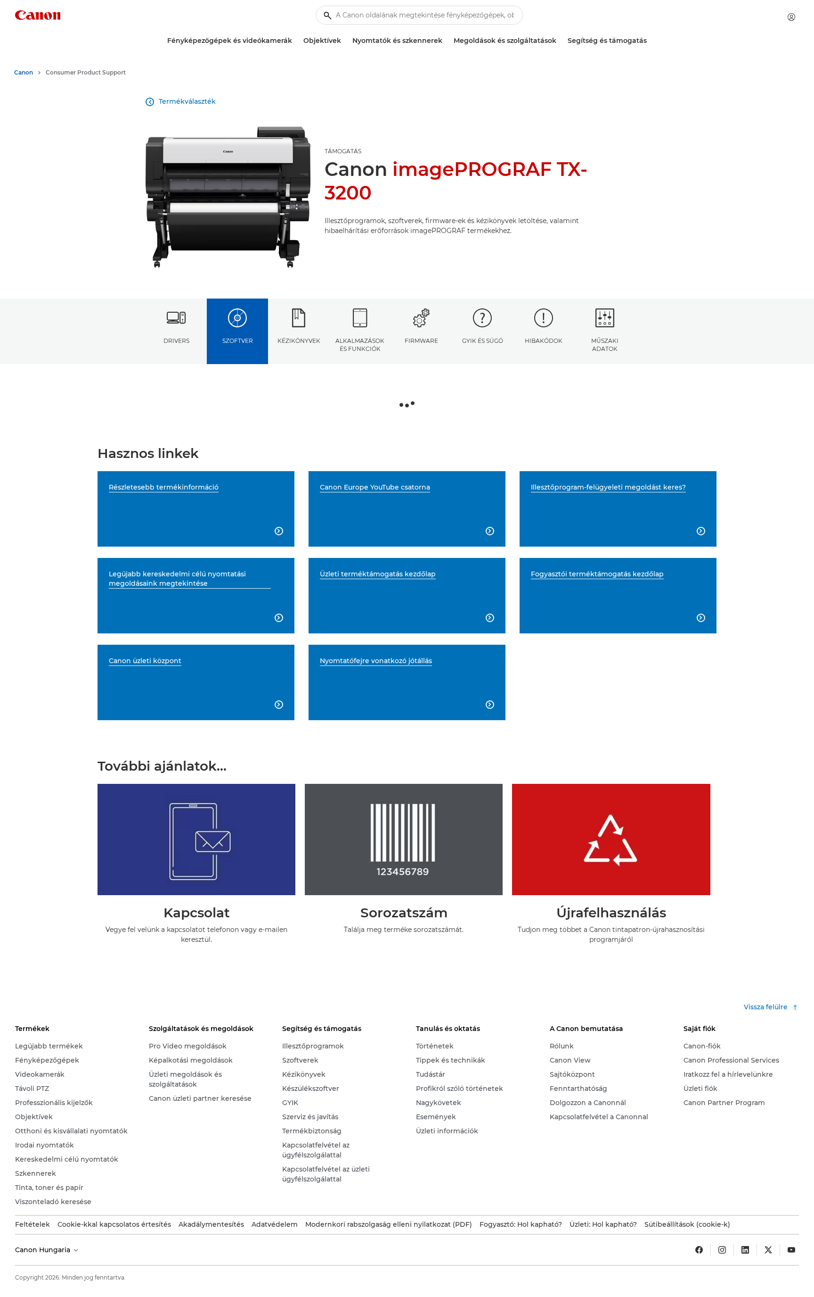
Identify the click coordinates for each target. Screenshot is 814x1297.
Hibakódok (543, 340)
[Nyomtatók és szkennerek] (446, 41)
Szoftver (237, 340)
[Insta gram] (722, 1250)
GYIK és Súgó (482, 340)
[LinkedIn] (745, 1250)
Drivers (176, 340)
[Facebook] (699, 1250)
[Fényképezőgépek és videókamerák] (296, 41)
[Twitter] (768, 1250)
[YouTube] (791, 1250)
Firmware (421, 340)
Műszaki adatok (605, 344)
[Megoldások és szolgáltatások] (560, 41)
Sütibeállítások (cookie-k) (687, 1224)
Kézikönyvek (298, 340)
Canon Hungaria (43, 1250)
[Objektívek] (345, 41)
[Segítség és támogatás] (650, 41)
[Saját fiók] (791, 17)
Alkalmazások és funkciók (359, 344)
